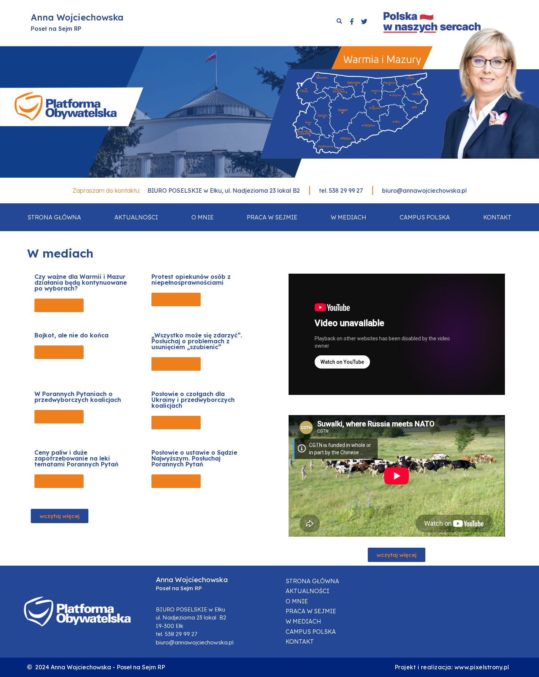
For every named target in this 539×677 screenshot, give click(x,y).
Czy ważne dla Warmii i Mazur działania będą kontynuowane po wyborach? (80, 282)
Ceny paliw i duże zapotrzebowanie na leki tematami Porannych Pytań (76, 458)
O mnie (202, 217)
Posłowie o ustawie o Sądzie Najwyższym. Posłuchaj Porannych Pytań (194, 458)
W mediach (348, 217)
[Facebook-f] (351, 21)
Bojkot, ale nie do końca (71, 335)
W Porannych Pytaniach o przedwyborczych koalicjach (77, 396)
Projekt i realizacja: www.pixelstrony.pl (452, 667)
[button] (59, 305)
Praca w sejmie (272, 217)
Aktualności (136, 217)
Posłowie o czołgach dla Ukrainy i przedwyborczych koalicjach (193, 399)
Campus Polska (425, 217)
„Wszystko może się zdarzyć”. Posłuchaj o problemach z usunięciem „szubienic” (196, 341)
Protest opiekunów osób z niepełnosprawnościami (191, 279)
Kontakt (497, 217)
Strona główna (54, 217)
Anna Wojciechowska (77, 17)
